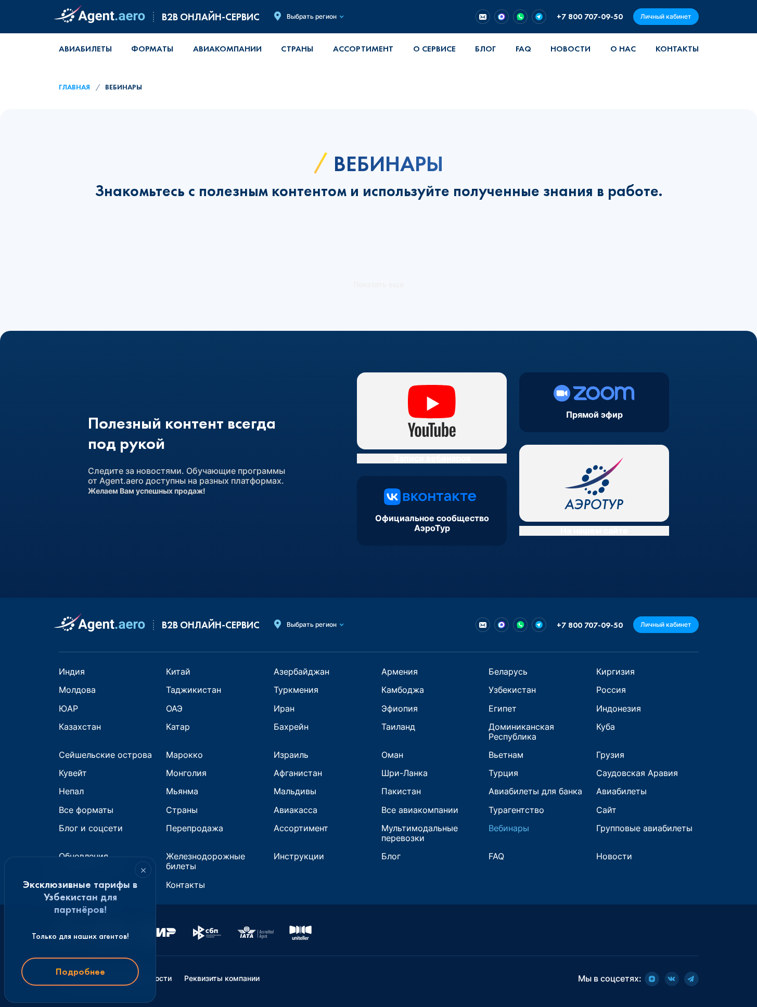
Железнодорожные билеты (205, 861)
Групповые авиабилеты (644, 828)
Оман (392, 755)
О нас (623, 48)
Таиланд (398, 726)
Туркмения (296, 690)
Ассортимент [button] (363, 48)
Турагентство (516, 810)
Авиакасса (295, 810)
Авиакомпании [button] (227, 48)
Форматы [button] (152, 48)
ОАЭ (174, 708)
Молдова (77, 690)
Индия (72, 671)
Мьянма (182, 791)
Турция (503, 773)
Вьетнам (506, 755)
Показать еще (378, 284)
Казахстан (80, 726)
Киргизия (615, 671)
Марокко (184, 755)
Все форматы (86, 810)
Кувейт (73, 773)
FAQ (523, 48)
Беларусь (508, 671)
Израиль (291, 755)
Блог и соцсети (91, 828)
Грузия (610, 755)
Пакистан (401, 791)
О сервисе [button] (434, 48)
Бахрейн (291, 726)
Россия (611, 690)
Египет (503, 708)
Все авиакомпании (419, 810)
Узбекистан (512, 690)
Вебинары (509, 828)
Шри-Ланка (404, 773)
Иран (284, 708)
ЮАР (68, 708)
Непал (71, 791)
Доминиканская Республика (521, 731)
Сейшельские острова (105, 755)
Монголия (186, 773)
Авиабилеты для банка (535, 791)
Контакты (677, 48)
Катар (178, 726)
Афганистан (298, 773)
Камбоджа (402, 690)
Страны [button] (297, 48)
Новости (570, 48)
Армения (399, 671)
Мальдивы (295, 791)
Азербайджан (301, 671)
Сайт (606, 810)
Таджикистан (193, 690)
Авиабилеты (85, 48)
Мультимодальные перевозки (419, 833)
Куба (605, 726)
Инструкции (299, 856)
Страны (182, 810)
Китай (178, 671)
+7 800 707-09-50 (590, 16)
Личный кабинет (665, 16)
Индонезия (618, 708)
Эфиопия (399, 708)
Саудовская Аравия (637, 773)
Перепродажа (194, 828)
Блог (485, 48)
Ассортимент (301, 828)
